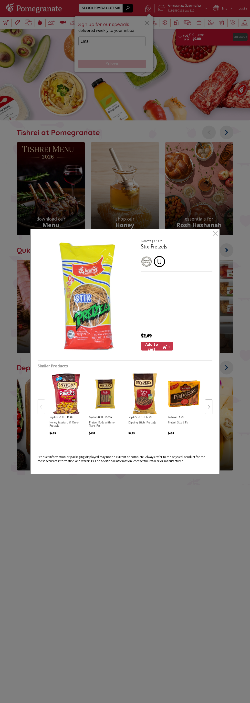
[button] (87, 297)
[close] (215, 234)
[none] (65, 402)
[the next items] (208, 406)
